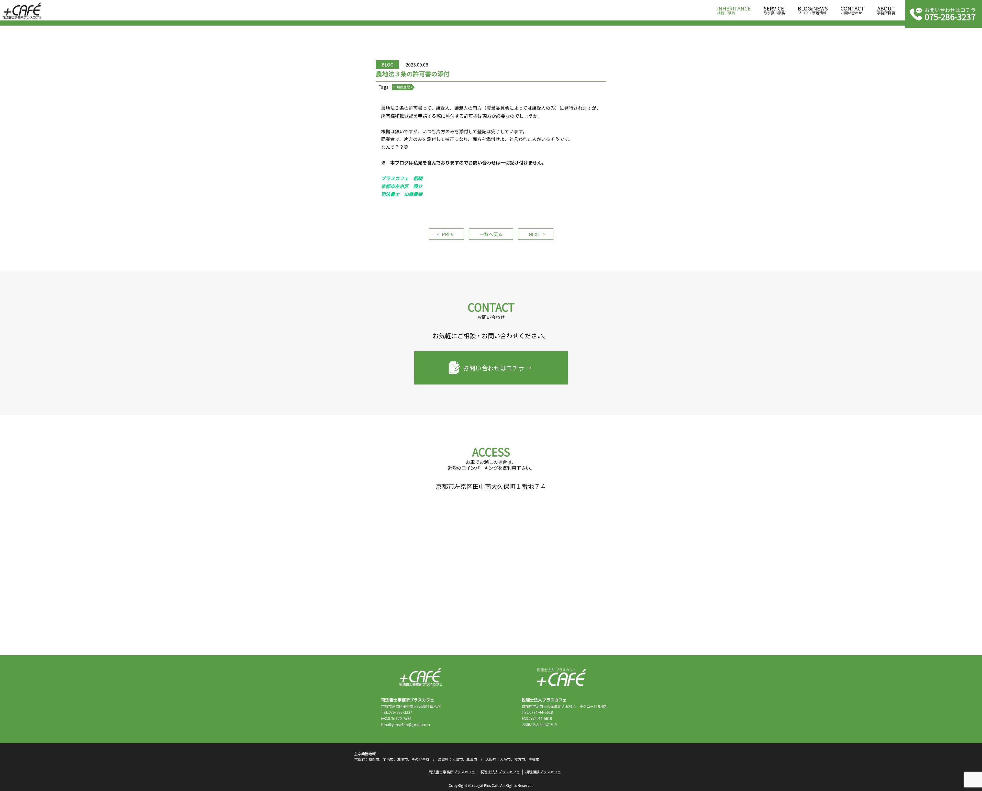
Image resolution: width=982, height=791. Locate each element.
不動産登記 (401, 86)
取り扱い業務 (774, 10)
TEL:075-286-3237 (396, 712)
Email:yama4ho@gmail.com (405, 724)
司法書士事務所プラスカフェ (22, 11)
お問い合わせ (852, 10)
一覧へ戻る (491, 234)
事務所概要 (886, 10)
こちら (552, 724)
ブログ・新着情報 (813, 10)
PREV (447, 234)
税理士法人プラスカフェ (561, 677)
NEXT (534, 234)
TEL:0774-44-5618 (537, 712)
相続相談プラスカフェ (543, 771)
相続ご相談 (734, 10)
